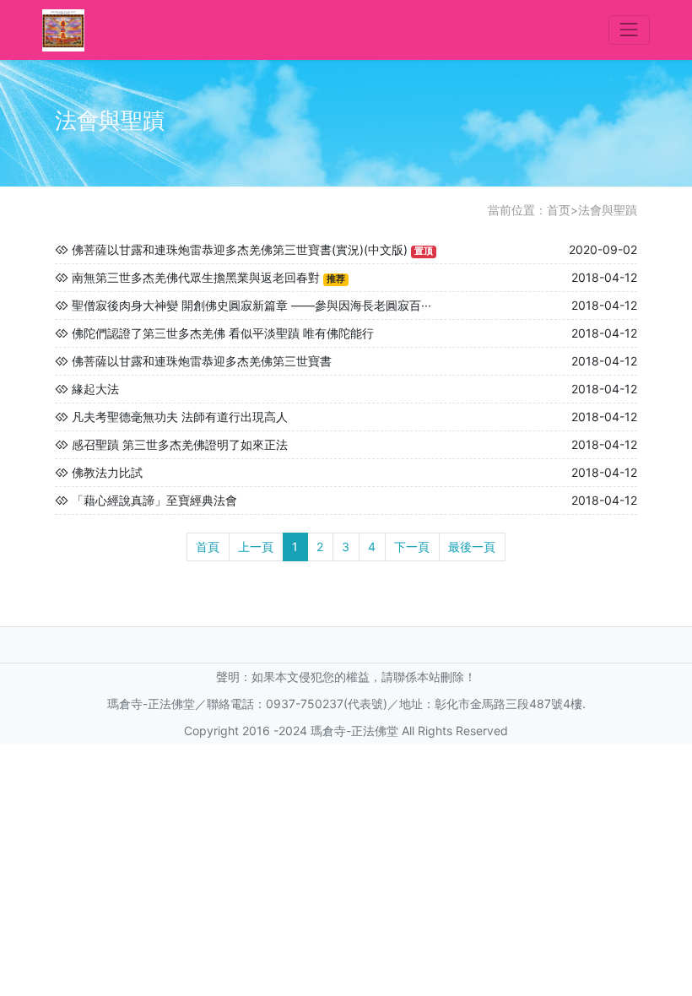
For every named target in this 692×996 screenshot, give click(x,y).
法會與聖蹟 (607, 210)
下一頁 (412, 546)
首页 (558, 210)
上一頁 (255, 546)
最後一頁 (471, 546)
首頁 (207, 546)
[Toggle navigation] (629, 30)
